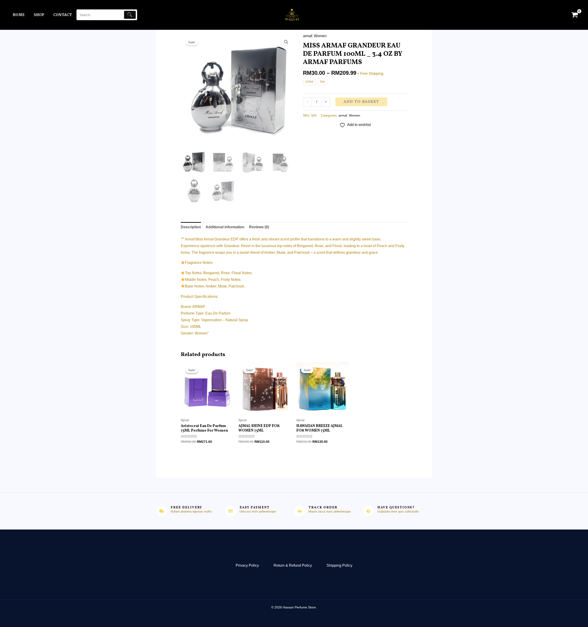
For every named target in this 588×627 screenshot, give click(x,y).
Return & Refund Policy (293, 565)
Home (19, 15)
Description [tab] (191, 227)
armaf (307, 36)
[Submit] (130, 15)
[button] (286, 42)
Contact (62, 15)
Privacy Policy (247, 565)
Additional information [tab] (225, 227)
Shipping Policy (339, 565)
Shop (39, 15)
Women (320, 36)
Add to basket (361, 102)
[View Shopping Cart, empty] (574, 15)
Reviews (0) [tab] (259, 227)
